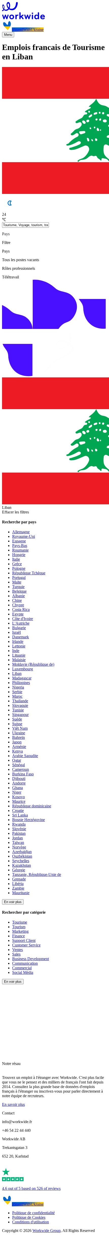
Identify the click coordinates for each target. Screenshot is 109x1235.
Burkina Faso (23, 774)
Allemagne (21, 532)
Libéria (18, 883)
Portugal (19, 577)
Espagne (19, 541)
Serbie (17, 692)
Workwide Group (46, 1230)
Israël (16, 632)
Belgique (19, 591)
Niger (16, 792)
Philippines (21, 682)
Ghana (17, 788)
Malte (16, 582)
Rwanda (19, 824)
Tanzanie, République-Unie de (36, 874)
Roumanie (20, 550)
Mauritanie (20, 893)
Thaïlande (20, 701)
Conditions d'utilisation (30, 1222)
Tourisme (19, 922)
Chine (17, 600)
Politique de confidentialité (33, 1213)
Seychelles (20, 861)
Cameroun (20, 769)
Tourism (18, 927)
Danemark (20, 637)
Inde (15, 650)
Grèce (17, 564)
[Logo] (54, 11)
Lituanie (18, 655)
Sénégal (18, 765)
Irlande (17, 641)
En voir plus (13, 902)
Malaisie (19, 660)
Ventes (17, 949)
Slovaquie (20, 705)
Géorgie (18, 870)
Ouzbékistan (22, 856)
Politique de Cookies (28, 1217)
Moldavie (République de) (33, 664)
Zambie (18, 888)
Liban (17, 673)
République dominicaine (31, 806)
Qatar (16, 760)
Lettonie (18, 646)
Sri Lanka (20, 815)
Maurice (18, 801)
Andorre (19, 783)
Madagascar (21, 678)
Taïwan (18, 842)
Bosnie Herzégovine (28, 819)
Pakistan (19, 833)
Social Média (22, 972)
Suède (17, 719)
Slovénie (19, 829)
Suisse (17, 724)
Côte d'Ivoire (22, 618)
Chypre (18, 605)
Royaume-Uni (23, 536)
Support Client (23, 940)
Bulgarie (19, 628)
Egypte (18, 614)
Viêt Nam (20, 728)
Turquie (18, 587)
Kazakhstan (21, 865)
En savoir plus (13, 1104)
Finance (18, 936)
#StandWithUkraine (28, 29)
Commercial (22, 968)
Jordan (17, 838)
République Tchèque (28, 573)
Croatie (18, 810)
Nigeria (18, 687)
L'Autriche (20, 623)
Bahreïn (18, 737)
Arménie (19, 746)
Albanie (18, 596)
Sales (16, 954)
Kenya (17, 751)
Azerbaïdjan (22, 851)
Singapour (20, 714)
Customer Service (26, 945)
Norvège (19, 847)
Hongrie (18, 555)
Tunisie (18, 710)
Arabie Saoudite (25, 756)
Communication (25, 963)
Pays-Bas (19, 545)
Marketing (20, 931)
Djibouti (18, 778)
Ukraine (18, 733)
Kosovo (18, 797)
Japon (17, 742)
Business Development (30, 959)
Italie (16, 559)
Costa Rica (21, 609)
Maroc (17, 696)
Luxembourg (22, 669)
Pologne (18, 568)
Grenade (19, 879)
